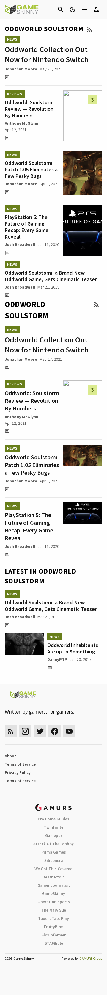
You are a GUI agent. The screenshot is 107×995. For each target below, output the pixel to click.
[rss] (11, 731)
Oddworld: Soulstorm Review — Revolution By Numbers (29, 109)
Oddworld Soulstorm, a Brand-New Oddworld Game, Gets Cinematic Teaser (51, 276)
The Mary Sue (53, 910)
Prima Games (53, 852)
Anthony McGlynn (21, 123)
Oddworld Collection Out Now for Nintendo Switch (47, 54)
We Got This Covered (53, 868)
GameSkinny (53, 893)
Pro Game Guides (53, 819)
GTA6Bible (53, 943)
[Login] (96, 9)
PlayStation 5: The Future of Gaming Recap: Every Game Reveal (26, 227)
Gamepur (53, 835)
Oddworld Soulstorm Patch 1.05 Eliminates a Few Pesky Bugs (31, 169)
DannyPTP (57, 659)
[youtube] (69, 731)
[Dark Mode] (72, 9)
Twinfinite (53, 827)
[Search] (61, 9)
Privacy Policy (18, 772)
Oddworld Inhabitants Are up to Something (72, 648)
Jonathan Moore (21, 69)
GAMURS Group (90, 958)
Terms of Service (20, 764)
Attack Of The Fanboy (53, 843)
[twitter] (40, 731)
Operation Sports (53, 901)
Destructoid (54, 877)
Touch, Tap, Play (53, 918)
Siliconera (53, 860)
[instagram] (25, 731)
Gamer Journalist (53, 885)
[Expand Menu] (84, 9)
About (10, 756)
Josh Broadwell (20, 244)
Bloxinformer (53, 935)
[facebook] (54, 731)
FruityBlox (53, 926)
